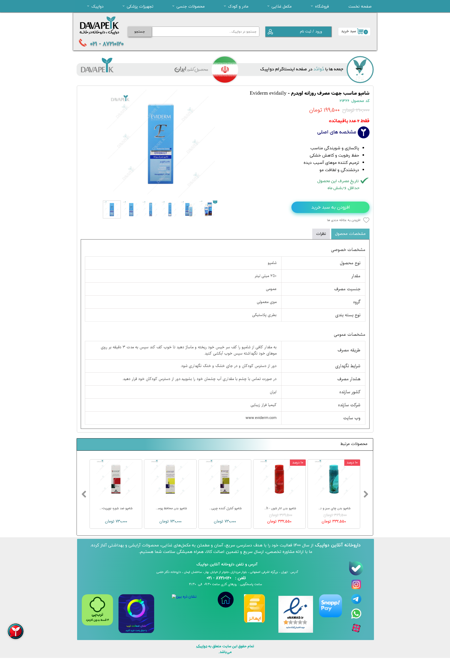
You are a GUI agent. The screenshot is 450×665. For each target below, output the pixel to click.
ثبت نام (305, 31)
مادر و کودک (238, 6)
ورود (318, 31)
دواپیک (97, 6)
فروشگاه (322, 6)
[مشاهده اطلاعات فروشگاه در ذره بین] (184, 596)
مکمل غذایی (282, 6)
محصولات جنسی (191, 6)
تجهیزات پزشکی (140, 6)
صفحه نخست (360, 6)
